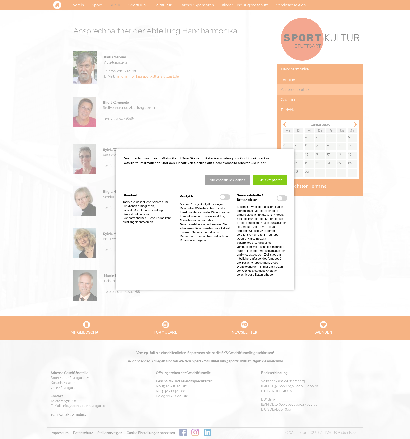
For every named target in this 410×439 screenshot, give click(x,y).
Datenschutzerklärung (139, 167)
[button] (227, 180)
